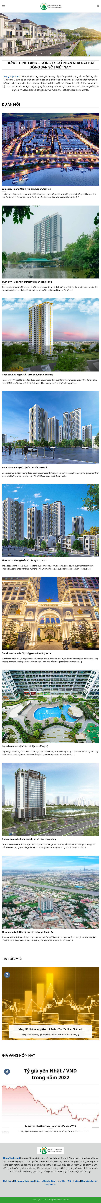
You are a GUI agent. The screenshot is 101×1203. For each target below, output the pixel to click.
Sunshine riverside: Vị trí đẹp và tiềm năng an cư (27, 653)
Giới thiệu (8, 1181)
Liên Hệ (61, 1181)
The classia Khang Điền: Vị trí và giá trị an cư (24, 560)
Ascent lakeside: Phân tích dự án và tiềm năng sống (29, 839)
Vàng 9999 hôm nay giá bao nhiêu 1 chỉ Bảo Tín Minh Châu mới (50, 1029)
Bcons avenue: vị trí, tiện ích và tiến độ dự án (25, 467)
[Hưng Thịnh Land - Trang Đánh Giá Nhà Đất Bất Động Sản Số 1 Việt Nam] (50, 6)
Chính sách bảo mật (24, 1181)
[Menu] (3, 6)
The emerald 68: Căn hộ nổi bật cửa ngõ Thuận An (28, 932)
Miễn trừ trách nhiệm (45, 1181)
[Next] (95, 34)
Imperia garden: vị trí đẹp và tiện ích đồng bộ (25, 746)
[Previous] (5, 34)
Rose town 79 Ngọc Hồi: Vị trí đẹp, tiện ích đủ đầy (27, 374)
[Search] (98, 6)
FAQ (69, 1181)
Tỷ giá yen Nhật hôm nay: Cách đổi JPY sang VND (50, 1126)
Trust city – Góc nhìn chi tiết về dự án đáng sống (27, 281)
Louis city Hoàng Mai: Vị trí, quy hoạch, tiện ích (26, 188)
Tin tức (76, 1181)
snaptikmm (50, 1184)
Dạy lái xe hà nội (89, 1181)
